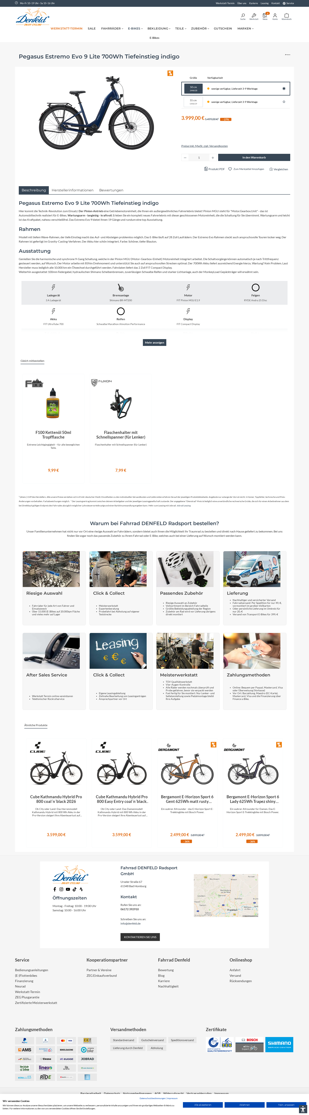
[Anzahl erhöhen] (213, 157)
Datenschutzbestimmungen (153, 1098)
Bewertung (166, 970)
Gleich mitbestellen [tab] (32, 360)
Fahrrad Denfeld (174, 959)
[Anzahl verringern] (185, 157)
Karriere (164, 981)
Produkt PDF (216, 169)
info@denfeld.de (131, 923)
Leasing (265, 3)
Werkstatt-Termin (225, 3)
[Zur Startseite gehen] (34, 17)
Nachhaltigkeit (168, 986)
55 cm (193, 102)
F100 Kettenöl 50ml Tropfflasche (53, 434)
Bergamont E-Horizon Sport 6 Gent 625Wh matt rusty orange (187, 799)
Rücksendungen (241, 981)
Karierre (253, 3)
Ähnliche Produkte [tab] (35, 725)
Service (290, 3)
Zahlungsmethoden (34, 1029)
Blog (161, 975)
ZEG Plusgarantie (27, 997)
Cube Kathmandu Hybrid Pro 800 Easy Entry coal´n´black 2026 (122, 799)
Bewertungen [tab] (111, 190)
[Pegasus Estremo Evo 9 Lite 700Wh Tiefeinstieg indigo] (96, 112)
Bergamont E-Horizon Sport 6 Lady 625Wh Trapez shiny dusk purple (253, 799)
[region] (154, 427)
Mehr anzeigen (154, 342)
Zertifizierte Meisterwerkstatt (36, 1003)
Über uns (241, 3)
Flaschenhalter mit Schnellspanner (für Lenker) (120, 434)
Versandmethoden (128, 1029)
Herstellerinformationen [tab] (73, 190)
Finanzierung (24, 981)
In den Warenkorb (254, 157)
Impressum (172, 1098)
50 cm (193, 88)
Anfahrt (235, 970)
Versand (235, 975)
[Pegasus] (287, 58)
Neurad (20, 986)
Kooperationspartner (107, 959)
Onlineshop (241, 959)
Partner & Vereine (99, 970)
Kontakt (275, 3)
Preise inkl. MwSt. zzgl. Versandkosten (204, 146)
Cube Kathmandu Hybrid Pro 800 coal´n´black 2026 (56, 799)
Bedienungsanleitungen (31, 970)
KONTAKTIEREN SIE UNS (140, 937)
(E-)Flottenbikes (26, 975)
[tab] (34, 190)
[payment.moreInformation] (24, 1049)
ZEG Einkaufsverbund (102, 975)
